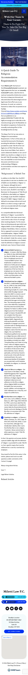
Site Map (10, 665)
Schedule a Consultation (14, 5)
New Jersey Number (7, 2)
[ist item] (7, 608)
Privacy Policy (21, 663)
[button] (14, 631)
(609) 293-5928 (21, 602)
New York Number (21, 2)
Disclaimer (17, 665)
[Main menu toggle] (24, 11)
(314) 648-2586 (21, 597)
